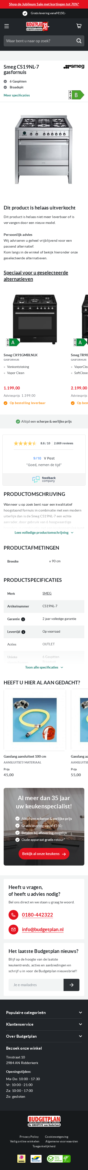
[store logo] (38, 26)
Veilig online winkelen (25, 1141)
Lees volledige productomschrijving (41, 532)
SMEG (47, 593)
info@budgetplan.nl (43, 929)
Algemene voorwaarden (61, 1141)
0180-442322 (37, 915)
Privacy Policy (29, 1136)
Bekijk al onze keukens (41, 854)
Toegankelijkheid (44, 1146)
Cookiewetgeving (56, 1136)
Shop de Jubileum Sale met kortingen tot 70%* (44, 4)
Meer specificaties (17, 95)
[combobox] (44, 40)
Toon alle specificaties (41, 667)
